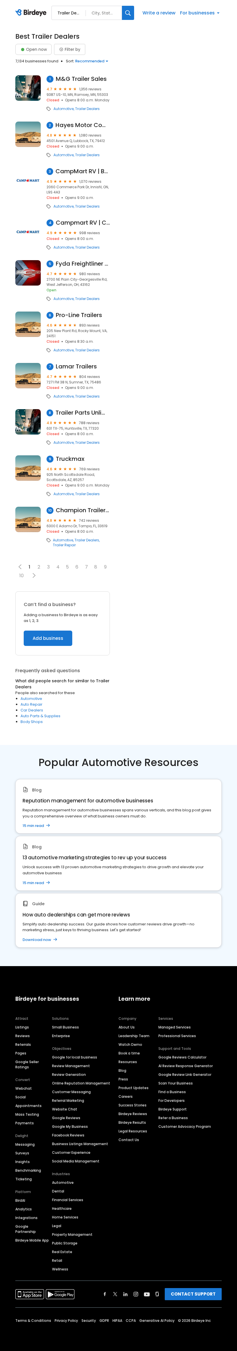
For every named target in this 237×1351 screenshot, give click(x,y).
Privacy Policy (66, 1320)
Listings (22, 1027)
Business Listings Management (80, 1143)
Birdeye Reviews (132, 1113)
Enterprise (61, 1035)
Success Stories (132, 1105)
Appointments (28, 1105)
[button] (34, 575)
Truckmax (70, 459)
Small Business (65, 1027)
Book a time (129, 1053)
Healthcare (62, 1208)
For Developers (171, 1100)
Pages (20, 1053)
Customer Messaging (71, 1091)
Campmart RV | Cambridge (83, 222)
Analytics (23, 1209)
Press (123, 1079)
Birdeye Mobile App (32, 1240)
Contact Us (128, 1139)
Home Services (65, 1217)
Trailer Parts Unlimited (82, 412)
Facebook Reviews (68, 1135)
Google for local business (74, 1057)
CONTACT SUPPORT (193, 1294)
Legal (56, 1225)
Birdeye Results (132, 1122)
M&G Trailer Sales (81, 79)
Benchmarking (28, 1170)
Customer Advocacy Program (184, 1126)
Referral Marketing (68, 1100)
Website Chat (64, 1109)
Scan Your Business (175, 1083)
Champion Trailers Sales (83, 510)
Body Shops (32, 721)
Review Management (71, 1065)
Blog (122, 1070)
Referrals (23, 1044)
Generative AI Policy (157, 1320)
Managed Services (174, 1027)
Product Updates (133, 1087)
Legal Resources (132, 1131)
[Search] (128, 13)
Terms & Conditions (33, 1320)
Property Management (72, 1234)
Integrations (26, 1217)
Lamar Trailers (76, 366)
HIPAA (117, 1320)
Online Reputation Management (81, 1083)
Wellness (60, 1269)
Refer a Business (173, 1117)
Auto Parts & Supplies (40, 716)
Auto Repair (31, 704)
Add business (48, 638)
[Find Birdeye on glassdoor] (157, 1294)
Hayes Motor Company (82, 125)
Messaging (25, 1144)
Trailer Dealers (87, 109)
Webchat (23, 1088)
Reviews (22, 1035)
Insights (22, 1161)
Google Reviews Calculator (182, 1057)
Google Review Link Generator (184, 1074)
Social (20, 1097)
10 (21, 575)
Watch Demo (130, 1044)
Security (89, 1320)
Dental (58, 1191)
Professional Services (177, 1035)
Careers (125, 1096)
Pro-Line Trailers (79, 315)
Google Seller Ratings (27, 1064)
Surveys (22, 1153)
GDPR (104, 1320)
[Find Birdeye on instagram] (136, 1294)
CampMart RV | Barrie (82, 171)
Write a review (158, 13)
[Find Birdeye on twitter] (115, 1294)
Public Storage (64, 1243)
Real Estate (62, 1251)
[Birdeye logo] (32, 13)
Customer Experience (71, 1152)
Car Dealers (32, 710)
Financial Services (67, 1199)
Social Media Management (75, 1161)
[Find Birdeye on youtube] (147, 1294)
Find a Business (172, 1091)
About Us (126, 1027)
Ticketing (23, 1179)
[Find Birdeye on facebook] (105, 1294)
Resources (127, 1061)
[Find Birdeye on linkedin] (125, 1294)
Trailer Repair (64, 545)
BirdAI (20, 1200)
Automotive (63, 109)
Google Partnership (25, 1229)
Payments (24, 1123)
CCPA (131, 1320)
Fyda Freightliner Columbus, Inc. (83, 263)
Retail (57, 1260)
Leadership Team (133, 1035)
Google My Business (70, 1126)
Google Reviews (66, 1117)
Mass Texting (27, 1114)
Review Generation (69, 1074)
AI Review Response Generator (185, 1065)
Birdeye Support (172, 1109)
